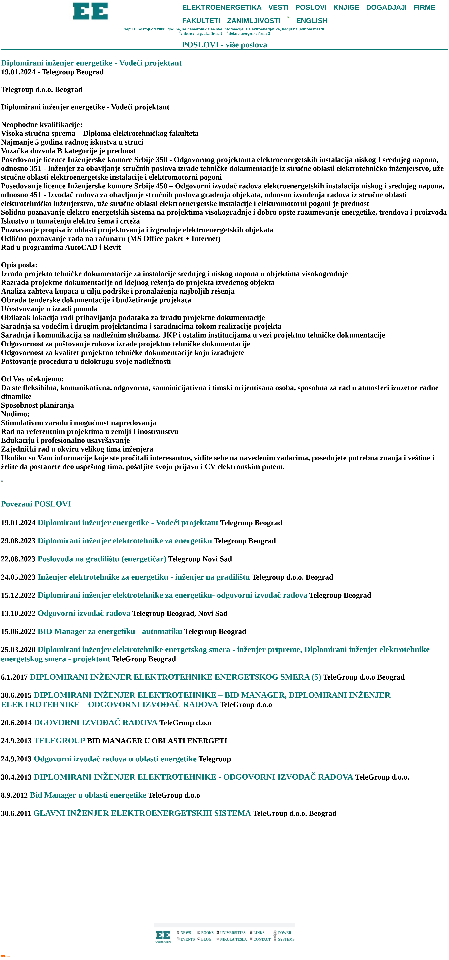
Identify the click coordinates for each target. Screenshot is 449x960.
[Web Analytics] (5, 956)
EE (135, 29)
